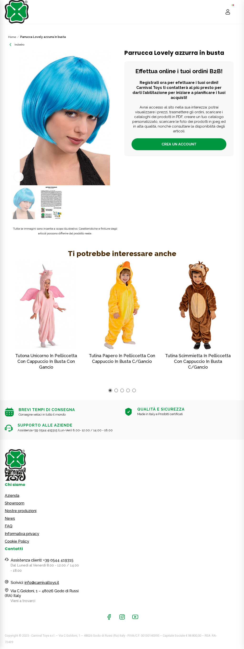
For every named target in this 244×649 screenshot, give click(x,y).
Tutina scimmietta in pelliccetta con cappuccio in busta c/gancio (198, 361)
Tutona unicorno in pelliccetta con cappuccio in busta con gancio (46, 361)
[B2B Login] (227, 12)
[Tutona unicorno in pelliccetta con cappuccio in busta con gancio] (46, 305)
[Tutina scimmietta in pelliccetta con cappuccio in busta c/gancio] (198, 305)
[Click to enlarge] (19, 177)
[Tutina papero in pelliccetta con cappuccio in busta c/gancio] (122, 305)
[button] (15, 118)
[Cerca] (218, 11)
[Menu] (237, 11)
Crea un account (179, 144)
